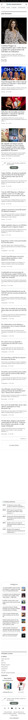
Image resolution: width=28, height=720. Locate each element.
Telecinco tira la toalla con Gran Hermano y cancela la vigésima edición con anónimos (12, 113)
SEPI (2, 660)
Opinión (3, 7)
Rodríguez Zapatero (5, 664)
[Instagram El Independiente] (15, 708)
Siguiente (23, 438)
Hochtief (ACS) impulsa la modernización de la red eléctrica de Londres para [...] (16, 531)
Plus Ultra (3, 662)
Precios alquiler (16, 0)
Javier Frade (3, 266)
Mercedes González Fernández (8, 672)
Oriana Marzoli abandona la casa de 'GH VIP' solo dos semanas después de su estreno (14, 293)
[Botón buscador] (26, 4)
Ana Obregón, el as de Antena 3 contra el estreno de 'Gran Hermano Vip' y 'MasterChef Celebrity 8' (13, 390)
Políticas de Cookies (21, 713)
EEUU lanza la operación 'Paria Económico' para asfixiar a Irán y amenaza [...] (15, 511)
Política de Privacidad (8, 712)
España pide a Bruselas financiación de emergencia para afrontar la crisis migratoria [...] (16, 518)
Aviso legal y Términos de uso (18, 712)
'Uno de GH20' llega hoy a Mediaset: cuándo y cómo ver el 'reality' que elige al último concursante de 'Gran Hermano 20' (13, 194)
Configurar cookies (14, 715)
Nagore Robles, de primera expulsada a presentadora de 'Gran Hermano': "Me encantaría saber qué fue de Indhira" (13, 175)
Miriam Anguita (4, 399)
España (8, 7)
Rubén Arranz (3, 285)
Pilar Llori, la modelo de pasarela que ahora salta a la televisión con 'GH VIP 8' (14, 310)
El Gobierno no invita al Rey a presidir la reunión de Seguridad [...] (16, 505)
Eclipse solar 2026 (5, 659)
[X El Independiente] (4, 708)
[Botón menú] (1, 4)
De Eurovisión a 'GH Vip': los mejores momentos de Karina (13, 358)
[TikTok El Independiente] (23, 708)
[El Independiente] (14, 4)
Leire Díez (3, 670)
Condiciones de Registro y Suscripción (9, 713)
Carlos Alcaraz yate (22, 0)
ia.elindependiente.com (8, 692)
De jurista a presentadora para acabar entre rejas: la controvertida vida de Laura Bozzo (13, 373)
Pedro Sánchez (4, 666)
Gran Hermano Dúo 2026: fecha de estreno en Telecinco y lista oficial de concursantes (14, 83)
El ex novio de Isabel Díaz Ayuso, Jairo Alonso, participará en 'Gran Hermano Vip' (14, 406)
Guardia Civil (4, 668)
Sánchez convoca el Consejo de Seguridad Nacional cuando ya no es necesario (16, 524)
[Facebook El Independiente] (8, 708)
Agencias (3, 235)
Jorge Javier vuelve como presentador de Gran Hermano (13, 241)
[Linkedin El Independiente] (19, 708)
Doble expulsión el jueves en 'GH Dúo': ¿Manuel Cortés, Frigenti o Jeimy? (14, 226)
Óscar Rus (4, 60)
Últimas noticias (10, 0)
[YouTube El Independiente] (12, 708)
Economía (14, 7)
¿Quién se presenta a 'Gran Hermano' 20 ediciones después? (13, 210)
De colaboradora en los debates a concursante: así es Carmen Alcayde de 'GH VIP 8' (13, 326)
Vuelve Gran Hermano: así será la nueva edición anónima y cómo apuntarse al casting (12, 258)
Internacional (22, 7)
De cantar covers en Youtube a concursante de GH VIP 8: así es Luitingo (12, 343)
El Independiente (4, 250)
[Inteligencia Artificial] (8, 689)
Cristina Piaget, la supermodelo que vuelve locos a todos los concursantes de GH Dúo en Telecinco (13, 48)
